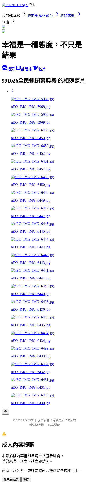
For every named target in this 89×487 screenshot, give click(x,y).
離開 (26, 479)
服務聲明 (54, 425)
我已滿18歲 (11, 479)
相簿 (11, 69)
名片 (42, 69)
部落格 (27, 69)
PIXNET (28, 420)
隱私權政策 (36, 425)
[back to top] (5, 412)
